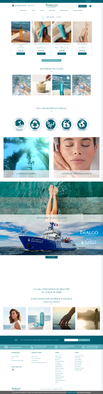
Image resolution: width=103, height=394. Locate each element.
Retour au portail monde (45, 389)
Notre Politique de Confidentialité (84, 392)
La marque (14, 1)
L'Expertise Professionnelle (77, 173)
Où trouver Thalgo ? (20, 5)
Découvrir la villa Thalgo (51, 218)
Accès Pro (88, 1)
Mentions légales (15, 356)
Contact (32, 5)
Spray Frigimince (82, 44)
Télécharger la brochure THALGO (39, 362)
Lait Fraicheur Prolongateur (62, 44)
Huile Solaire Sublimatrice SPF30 (21, 44)
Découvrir (21, 53)
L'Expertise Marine (26, 173)
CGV (13, 358)
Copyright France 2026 (57, 389)
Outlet (59, 17)
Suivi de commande (36, 358)
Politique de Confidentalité (17, 360)
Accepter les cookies (71, 392)
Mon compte (34, 356)
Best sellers (50, 17)
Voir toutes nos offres (51, 60)
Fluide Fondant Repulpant (41, 44)
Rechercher (82, 6)
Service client (35, 360)
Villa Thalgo (22, 1)
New (43, 17)
